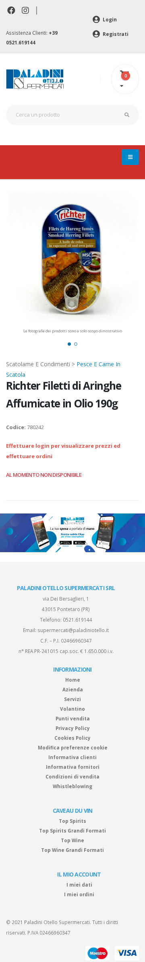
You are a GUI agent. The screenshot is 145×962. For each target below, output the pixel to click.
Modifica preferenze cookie (73, 747)
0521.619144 (77, 619)
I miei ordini (79, 894)
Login (109, 19)
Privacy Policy (73, 728)
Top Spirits (72, 821)
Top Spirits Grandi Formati (72, 830)
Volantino (72, 708)
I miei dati (79, 884)
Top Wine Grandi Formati (72, 850)
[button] (69, 344)
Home (72, 679)
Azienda (72, 689)
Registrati (115, 34)
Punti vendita (73, 718)
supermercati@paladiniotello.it (73, 630)
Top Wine (72, 840)
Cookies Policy (72, 738)
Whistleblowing (72, 786)
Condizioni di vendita (72, 776)
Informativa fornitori (72, 767)
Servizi (72, 699)
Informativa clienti (72, 757)
